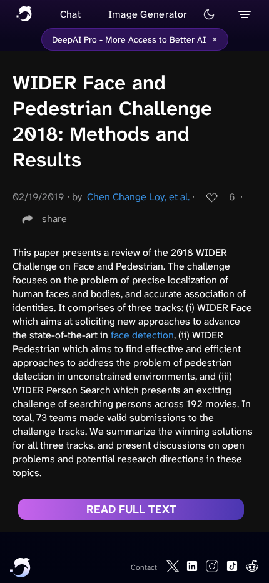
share (54, 218)
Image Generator (148, 14)
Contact (144, 567)
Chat (70, 14)
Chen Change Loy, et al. (138, 196)
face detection (142, 335)
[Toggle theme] (209, 14)
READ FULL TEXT (131, 509)
